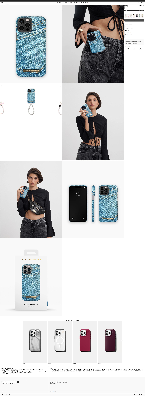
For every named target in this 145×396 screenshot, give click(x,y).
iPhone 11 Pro (137, 369)
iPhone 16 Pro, (71, 369)
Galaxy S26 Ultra (94, 370)
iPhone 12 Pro (120, 369)
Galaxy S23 (120, 370)
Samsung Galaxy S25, (98, 370)
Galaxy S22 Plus (133, 370)
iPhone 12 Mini (130, 369)
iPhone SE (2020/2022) (61, 370)
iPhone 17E (63, 369)
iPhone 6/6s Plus (80, 370)
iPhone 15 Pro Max (91, 369)
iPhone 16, (68, 369)
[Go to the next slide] (61, 95)
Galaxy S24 (110, 370)
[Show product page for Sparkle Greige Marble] (142, 16)
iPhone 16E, (66, 369)
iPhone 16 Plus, (74, 369)
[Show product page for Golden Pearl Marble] (131, 16)
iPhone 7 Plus (73, 370)
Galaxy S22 (130, 370)
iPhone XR (55, 370)
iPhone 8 (66, 370)
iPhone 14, (94, 369)
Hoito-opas (57, 381)
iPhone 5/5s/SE (84, 370)
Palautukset (51, 382)
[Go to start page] (2, 2)
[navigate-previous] (122, 340)
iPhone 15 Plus (87, 369)
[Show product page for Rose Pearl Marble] (134, 16)
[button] (138, 392)
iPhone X (58, 370)
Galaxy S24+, (113, 370)
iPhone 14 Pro (97, 369)
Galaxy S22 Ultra (137, 370)
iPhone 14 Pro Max (104, 369)
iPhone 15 (81, 369)
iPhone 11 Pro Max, (134, 369)
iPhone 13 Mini (117, 369)
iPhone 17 (51, 369)
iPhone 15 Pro (84, 369)
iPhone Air (61, 369)
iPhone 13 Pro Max (114, 369)
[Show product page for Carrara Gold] (125, 16)
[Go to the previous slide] (1, 95)
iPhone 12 (124, 369)
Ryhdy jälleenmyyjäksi (58, 382)
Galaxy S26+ (90, 370)
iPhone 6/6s (77, 370)
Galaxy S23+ (123, 370)
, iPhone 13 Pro (110, 369)
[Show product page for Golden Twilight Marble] (137, 16)
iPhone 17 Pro (53, 369)
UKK (50, 381)
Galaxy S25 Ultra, (107, 370)
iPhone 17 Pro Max (57, 369)
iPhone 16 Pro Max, (78, 369)
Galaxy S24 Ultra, (117, 370)
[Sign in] (138, 2)
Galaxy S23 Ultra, (127, 370)
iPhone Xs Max (52, 370)
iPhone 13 (108, 369)
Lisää (60, 106)
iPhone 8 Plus (68, 370)
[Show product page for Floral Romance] (128, 16)
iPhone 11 (140, 369)
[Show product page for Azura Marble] (139, 16)
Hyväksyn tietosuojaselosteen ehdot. (9, 383)
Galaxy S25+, (103, 370)
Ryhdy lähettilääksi (65, 382)
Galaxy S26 (87, 370)
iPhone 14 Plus (100, 369)
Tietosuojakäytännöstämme (13, 383)
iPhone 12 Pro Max (127, 369)
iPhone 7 (71, 370)
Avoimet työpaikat (65, 381)
